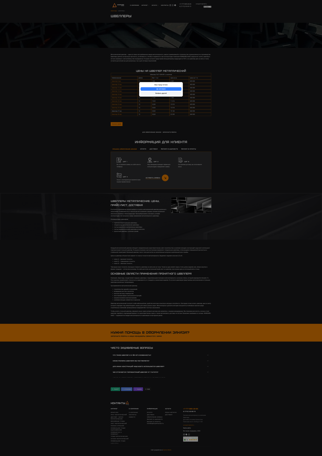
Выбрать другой (161, 93)
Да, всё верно (161, 89)
